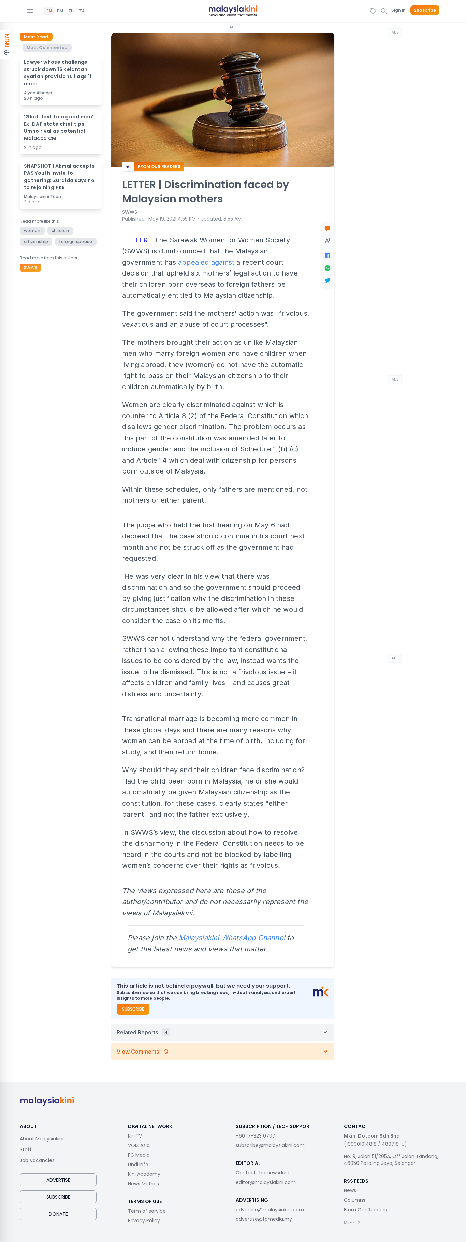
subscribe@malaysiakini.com (270, 1145)
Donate (58, 1214)
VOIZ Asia (139, 1145)
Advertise (58, 1179)
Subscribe (425, 10)
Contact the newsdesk (263, 1172)
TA (82, 11)
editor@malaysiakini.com (266, 1182)
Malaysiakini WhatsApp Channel (232, 938)
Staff (26, 1149)
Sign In (398, 10)
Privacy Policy (144, 1220)
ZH (71, 11)
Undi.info (138, 1164)
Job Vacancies (37, 1160)
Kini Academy (144, 1174)
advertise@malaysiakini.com (270, 1209)
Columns (354, 1200)
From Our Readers (365, 1209)
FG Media (139, 1155)
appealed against (206, 262)
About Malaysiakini (41, 1138)
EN (49, 11)
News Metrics (143, 1183)
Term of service (147, 1211)
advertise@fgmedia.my (264, 1219)
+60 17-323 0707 (255, 1135)
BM (60, 11)
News (350, 1190)
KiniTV (135, 1135)
